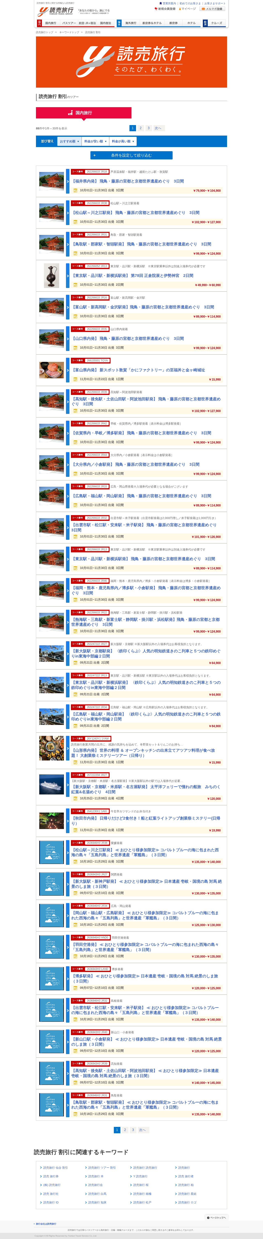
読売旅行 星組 (187, 1193)
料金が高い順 (121, 141)
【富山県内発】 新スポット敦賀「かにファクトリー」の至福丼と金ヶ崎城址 (138, 370)
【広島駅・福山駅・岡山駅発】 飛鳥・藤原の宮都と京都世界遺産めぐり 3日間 (141, 496)
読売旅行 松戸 (142, 1202)
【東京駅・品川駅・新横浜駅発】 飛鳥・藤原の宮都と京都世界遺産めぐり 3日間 (143, 559)
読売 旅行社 (51, 1193)
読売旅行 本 (96, 1176)
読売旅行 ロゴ (187, 1202)
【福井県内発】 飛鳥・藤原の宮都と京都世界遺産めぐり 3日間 (127, 181)
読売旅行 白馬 (97, 1193)
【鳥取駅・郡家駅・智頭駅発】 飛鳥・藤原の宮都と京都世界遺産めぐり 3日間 (141, 244)
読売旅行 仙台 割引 (55, 1167)
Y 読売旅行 (140, 1176)
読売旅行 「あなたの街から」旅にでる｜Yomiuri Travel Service (74, 12)
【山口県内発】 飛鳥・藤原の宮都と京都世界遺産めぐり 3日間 (127, 338)
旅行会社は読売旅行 (46, 1224)
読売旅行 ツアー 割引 (102, 1167)
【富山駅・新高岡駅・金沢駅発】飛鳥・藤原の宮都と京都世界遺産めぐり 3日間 (142, 307)
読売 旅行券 (51, 1176)
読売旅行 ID (51, 1202)
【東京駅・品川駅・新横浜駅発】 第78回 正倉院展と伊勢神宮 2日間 (132, 275)
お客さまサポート (215, 3)
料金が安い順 (93, 141)
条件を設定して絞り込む (131, 155)
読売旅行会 (95, 1185)
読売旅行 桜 (141, 1185)
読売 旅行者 (186, 1176)
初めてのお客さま (190, 3)
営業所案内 (169, 3)
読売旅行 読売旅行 (145, 1167)
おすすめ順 (67, 141)
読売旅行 (184, 1167)
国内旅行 (84, 112)
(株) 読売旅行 (52, 1185)
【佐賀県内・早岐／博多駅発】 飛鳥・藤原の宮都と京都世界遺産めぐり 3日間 (141, 433)
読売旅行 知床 (97, 1202)
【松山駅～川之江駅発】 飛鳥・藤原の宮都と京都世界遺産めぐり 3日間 (135, 212)
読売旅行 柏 (186, 1185)
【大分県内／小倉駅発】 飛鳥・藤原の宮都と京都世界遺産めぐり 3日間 (135, 464)
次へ (158, 128)
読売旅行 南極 (142, 1193)
